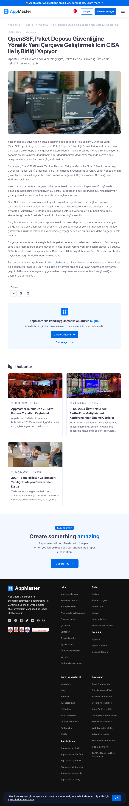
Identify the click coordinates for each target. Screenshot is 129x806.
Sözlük (64, 734)
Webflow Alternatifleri (102, 728)
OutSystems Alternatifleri (104, 715)
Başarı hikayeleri (68, 638)
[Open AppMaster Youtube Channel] (38, 620)
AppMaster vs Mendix (71, 773)
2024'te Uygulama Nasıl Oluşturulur (103, 754)
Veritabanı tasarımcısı (71, 600)
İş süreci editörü (68, 606)
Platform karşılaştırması (72, 663)
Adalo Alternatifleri (101, 734)
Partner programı (100, 600)
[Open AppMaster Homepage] (28, 588)
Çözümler (65, 625)
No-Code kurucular (70, 721)
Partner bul (97, 606)
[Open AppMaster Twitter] (26, 620)
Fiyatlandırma (67, 644)
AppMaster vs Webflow (72, 754)
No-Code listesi (68, 715)
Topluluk (96, 639)
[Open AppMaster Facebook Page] (21, 620)
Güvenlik (65, 657)
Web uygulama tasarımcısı (73, 613)
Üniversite (66, 684)
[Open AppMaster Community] (9, 620)
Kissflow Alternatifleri (102, 696)
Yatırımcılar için (99, 619)
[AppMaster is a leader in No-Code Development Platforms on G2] (10, 629)
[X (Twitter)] (14, 293)
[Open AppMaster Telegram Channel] (15, 620)
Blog (63, 690)
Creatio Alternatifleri (102, 703)
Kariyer (95, 594)
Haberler (65, 696)
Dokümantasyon (100, 652)
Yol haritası (66, 709)
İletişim (95, 613)
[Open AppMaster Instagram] (43, 620)
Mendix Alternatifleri (102, 721)
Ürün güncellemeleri (70, 650)
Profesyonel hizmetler (102, 625)
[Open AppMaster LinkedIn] (32, 620)
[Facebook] (21, 293)
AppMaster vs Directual (72, 767)
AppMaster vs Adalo (70, 748)
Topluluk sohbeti (100, 645)
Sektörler (65, 632)
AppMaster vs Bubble (71, 760)
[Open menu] (122, 11)
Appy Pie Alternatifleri (102, 709)
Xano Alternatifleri (101, 684)
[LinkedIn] (28, 293)
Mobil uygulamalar (69, 594)
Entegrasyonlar (68, 619)
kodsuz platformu (55, 262)
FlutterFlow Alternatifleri (104, 740)
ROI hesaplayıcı (68, 703)
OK (116, 797)
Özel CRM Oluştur (100, 747)
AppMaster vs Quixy (70, 779)
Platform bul (66, 728)
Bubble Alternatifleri (102, 690)
